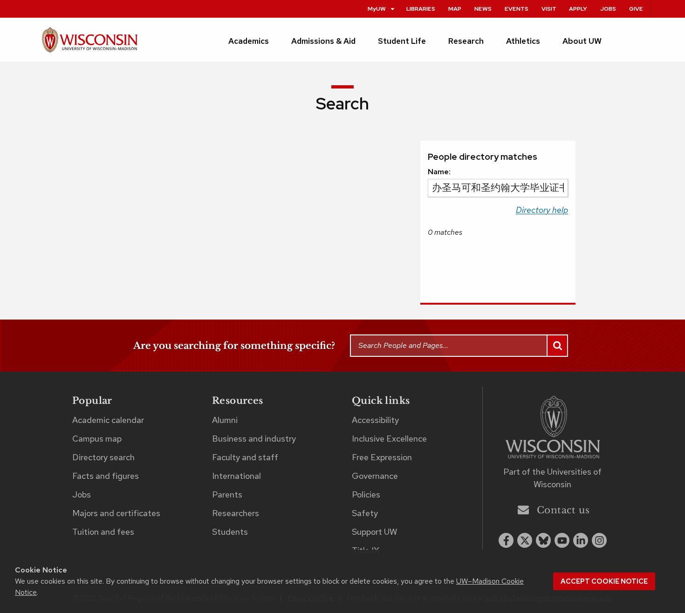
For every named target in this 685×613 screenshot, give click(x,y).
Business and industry (254, 438)
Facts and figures (105, 475)
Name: (439, 172)
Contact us (563, 510)
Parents (227, 494)
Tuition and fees (103, 531)
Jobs (608, 9)
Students (230, 531)
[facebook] (506, 540)
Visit (548, 9)
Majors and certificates (116, 513)
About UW (582, 41)
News (483, 9)
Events (516, 9)
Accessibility (375, 420)
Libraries (420, 9)
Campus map (97, 438)
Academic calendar (108, 420)
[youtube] (562, 540)
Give (636, 9)
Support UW (374, 531)
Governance (375, 475)
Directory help (542, 209)
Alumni (225, 420)
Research (466, 41)
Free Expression (382, 457)
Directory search (103, 457)
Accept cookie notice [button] (604, 581)
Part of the (552, 478)
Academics (248, 41)
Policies (366, 494)
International (236, 475)
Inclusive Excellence (389, 438)
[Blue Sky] (543, 540)
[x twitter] (524, 540)
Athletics (523, 41)
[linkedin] (580, 540)
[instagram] (599, 540)
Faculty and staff (245, 457)
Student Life (402, 41)
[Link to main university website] (552, 428)
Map (454, 9)
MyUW (377, 9)
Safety (365, 513)
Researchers (235, 513)
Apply (578, 9)
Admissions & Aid (323, 41)
